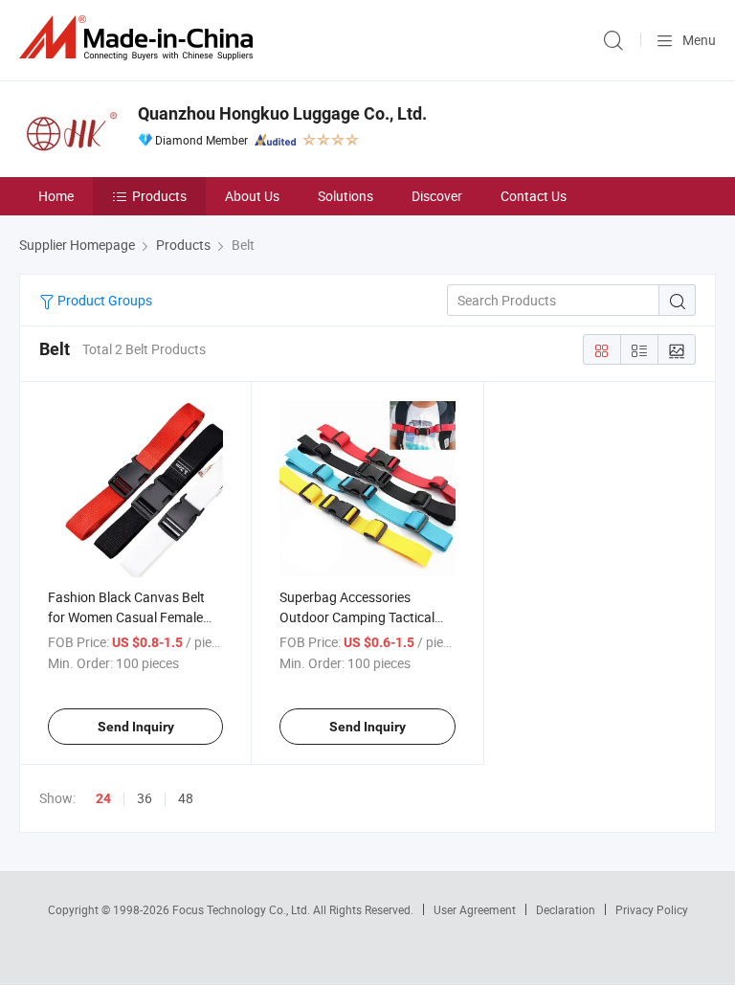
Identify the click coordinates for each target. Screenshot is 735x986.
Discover (437, 196)
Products (159, 196)
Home (56, 196)
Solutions (345, 196)
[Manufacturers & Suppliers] (139, 37)
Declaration (565, 909)
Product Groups (103, 300)
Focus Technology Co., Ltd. (242, 909)
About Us (252, 196)
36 (144, 798)
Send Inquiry (136, 726)
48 (185, 798)
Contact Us (534, 196)
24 (103, 798)
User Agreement (475, 909)
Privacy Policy (651, 909)
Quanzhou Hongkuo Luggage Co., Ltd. (282, 113)
